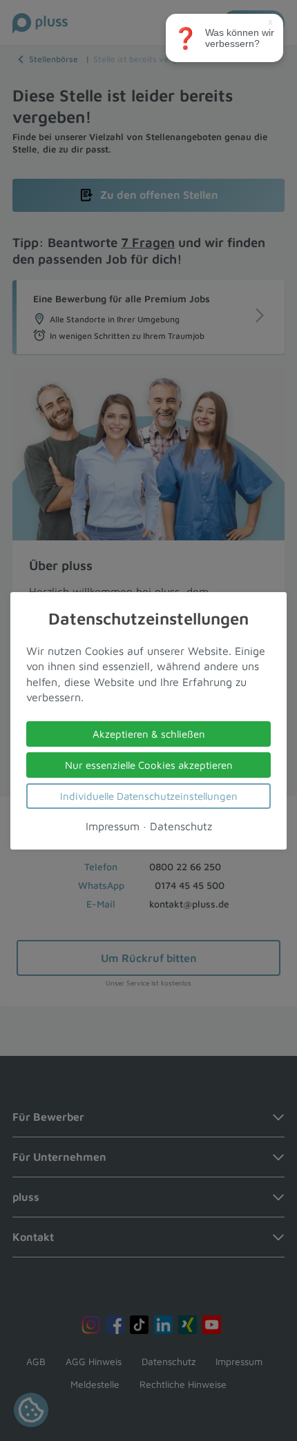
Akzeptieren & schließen (149, 733)
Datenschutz (181, 825)
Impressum (113, 825)
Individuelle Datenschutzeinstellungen (149, 795)
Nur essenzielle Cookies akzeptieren (149, 764)
